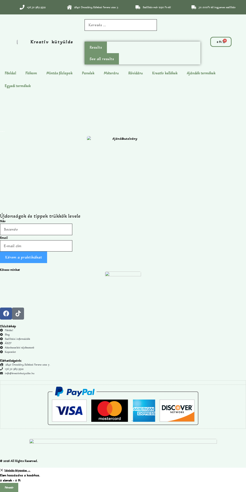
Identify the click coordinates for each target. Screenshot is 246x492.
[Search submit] (87, 36)
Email (4, 238)
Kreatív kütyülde (52, 42)
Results (96, 47)
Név (3, 221)
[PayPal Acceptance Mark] (123, 424)
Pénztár (9, 487)
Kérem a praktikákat (23, 257)
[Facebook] (6, 314)
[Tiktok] (18, 314)
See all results (102, 58)
